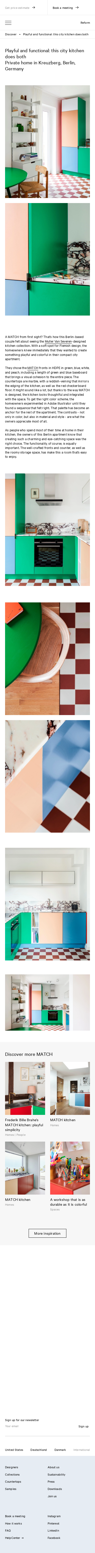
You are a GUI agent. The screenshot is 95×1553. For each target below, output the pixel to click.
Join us (52, 1496)
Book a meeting (15, 1516)
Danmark (60, 1450)
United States (14, 1450)
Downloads (55, 1489)
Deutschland (38, 1450)
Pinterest (53, 1523)
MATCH (32, 367)
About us (53, 1467)
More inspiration (47, 1233)
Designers (11, 1467)
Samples (10, 1489)
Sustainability (57, 1474)
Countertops (13, 1481)
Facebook (54, 1538)
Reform (85, 22)
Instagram (54, 1516)
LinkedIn (53, 1530)
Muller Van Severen (58, 341)
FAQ (8, 1530)
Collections (12, 1474)
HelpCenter (12, 1538)
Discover (11, 34)
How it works (13, 1523)
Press (51, 1481)
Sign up (84, 1426)
